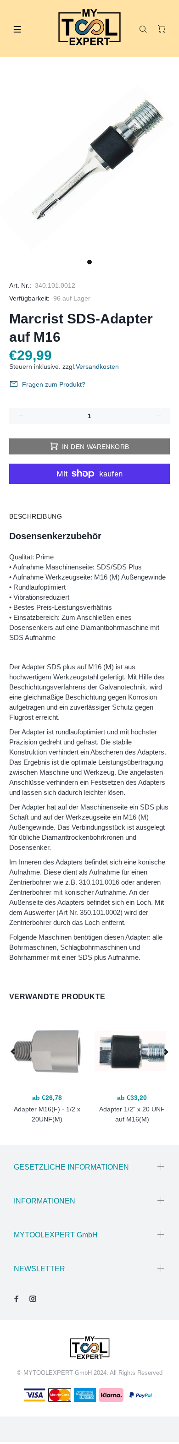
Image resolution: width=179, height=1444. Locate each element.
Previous (13, 1051)
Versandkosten (97, 366)
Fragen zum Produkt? (53, 384)
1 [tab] (89, 262)
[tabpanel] (89, 165)
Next (165, 1051)
